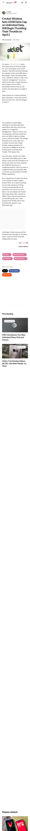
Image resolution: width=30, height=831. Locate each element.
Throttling (8, 258)
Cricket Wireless (14, 64)
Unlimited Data (21, 258)
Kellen (9, 12)
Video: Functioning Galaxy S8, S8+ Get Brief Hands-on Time (14, 363)
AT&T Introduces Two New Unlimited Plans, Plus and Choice (13, 337)
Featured (7, 819)
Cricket (24, 243)
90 (6, 40)
